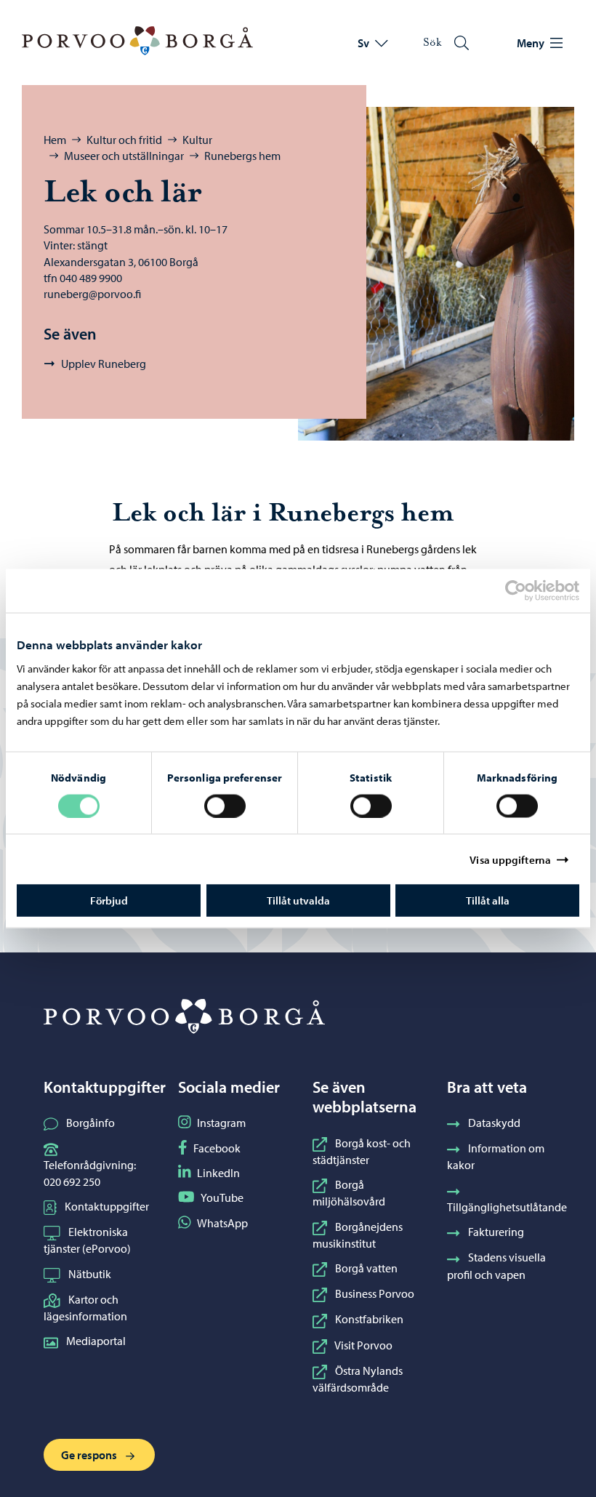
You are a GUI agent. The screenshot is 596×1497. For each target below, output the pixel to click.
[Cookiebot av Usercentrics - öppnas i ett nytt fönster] (528, 590)
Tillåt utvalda (298, 900)
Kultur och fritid (124, 139)
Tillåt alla (488, 900)
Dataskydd (494, 1122)
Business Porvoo (374, 1293)
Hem (55, 139)
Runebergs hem (242, 155)
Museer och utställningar (124, 155)
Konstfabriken (369, 1319)
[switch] (225, 805)
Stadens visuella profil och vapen (496, 1265)
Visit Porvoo (363, 1345)
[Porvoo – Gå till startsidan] (137, 40)
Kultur (197, 139)
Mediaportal (96, 1340)
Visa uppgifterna (510, 859)
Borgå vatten (366, 1268)
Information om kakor (495, 1156)
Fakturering (496, 1231)
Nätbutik (89, 1274)
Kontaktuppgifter (107, 1206)
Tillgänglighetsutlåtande (507, 1207)
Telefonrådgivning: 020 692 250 (90, 1172)
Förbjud (109, 900)
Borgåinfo (90, 1122)
